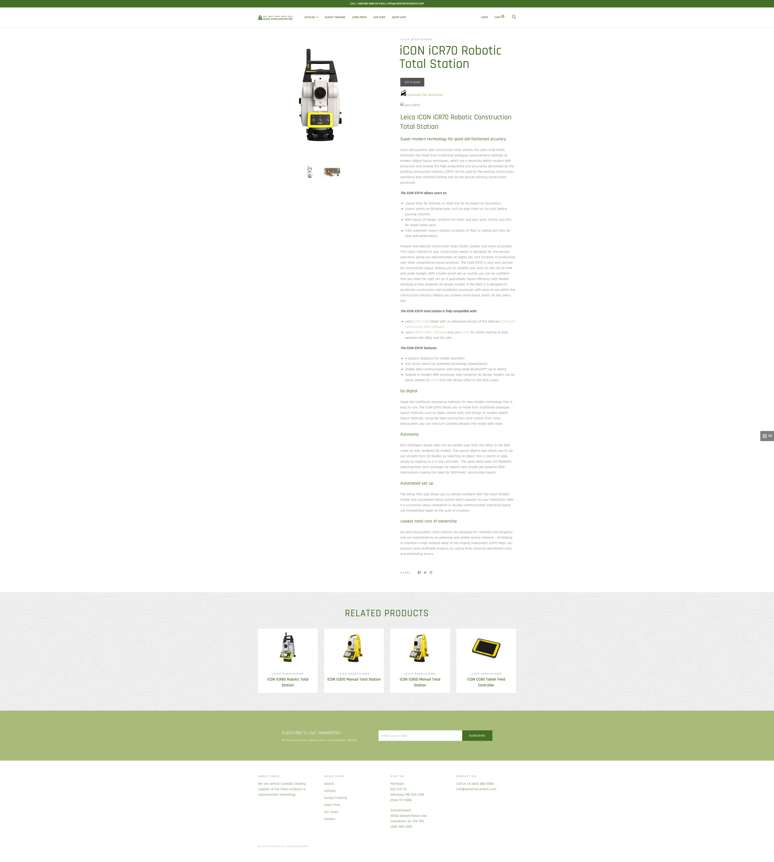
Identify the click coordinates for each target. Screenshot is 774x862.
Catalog (309, 17)
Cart (499, 17)
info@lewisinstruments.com (476, 789)
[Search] (514, 17)
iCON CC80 (421, 321)
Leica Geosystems (416, 39)
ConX (466, 332)
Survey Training (335, 17)
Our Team (379, 17)
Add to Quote (412, 82)
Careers (330, 819)
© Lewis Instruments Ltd (271, 846)
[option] (321, 97)
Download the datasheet (425, 95)
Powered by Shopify (297, 846)
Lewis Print (359, 17)
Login (484, 17)
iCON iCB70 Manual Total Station (354, 679)
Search (329, 783)
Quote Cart (399, 17)
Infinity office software (430, 332)
